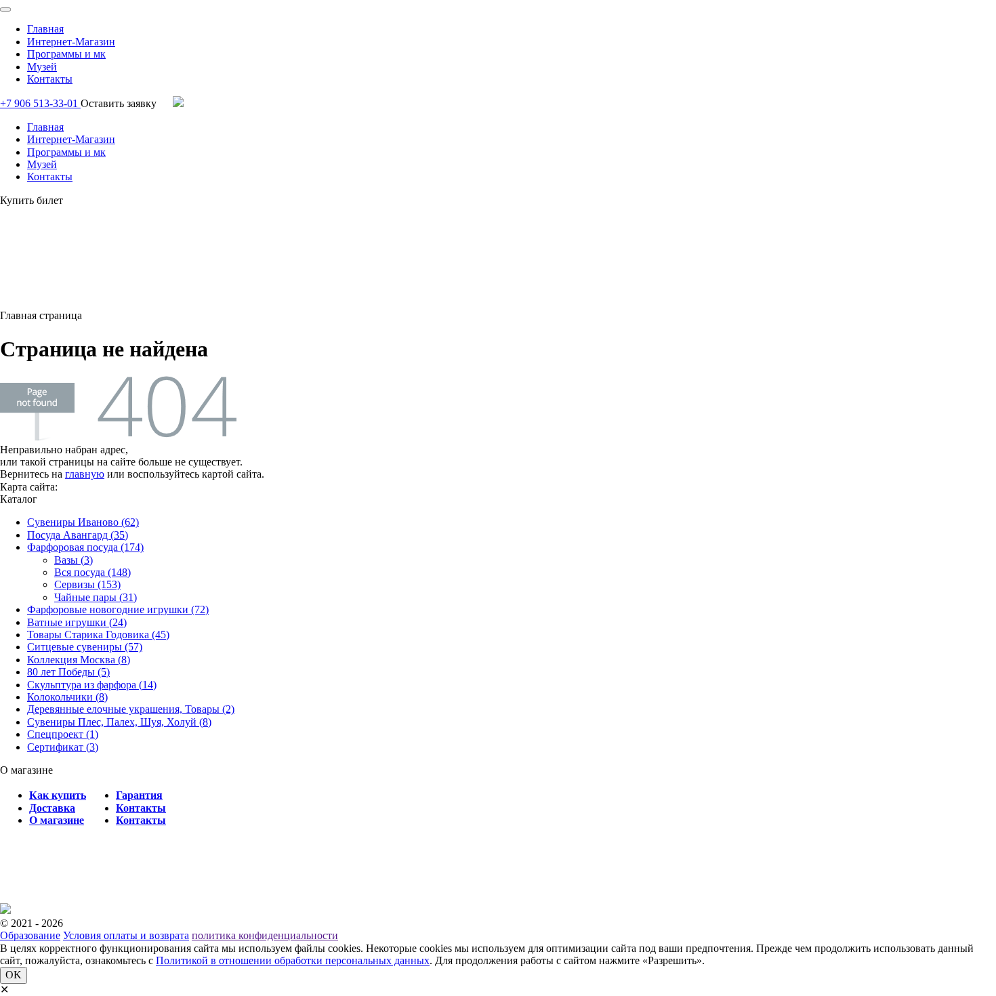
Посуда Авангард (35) (77, 535)
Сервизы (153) (87, 584)
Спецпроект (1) (62, 734)
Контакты (49, 79)
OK (13, 974)
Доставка (52, 808)
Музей (42, 66)
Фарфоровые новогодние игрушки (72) (118, 609)
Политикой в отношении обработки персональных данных (293, 960)
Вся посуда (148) (92, 572)
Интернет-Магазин (71, 41)
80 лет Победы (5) (68, 672)
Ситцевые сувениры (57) (84, 646)
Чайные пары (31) (95, 597)
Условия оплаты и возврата (126, 935)
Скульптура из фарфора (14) (92, 684)
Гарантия (139, 795)
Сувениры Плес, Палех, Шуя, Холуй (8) (119, 722)
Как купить (57, 795)
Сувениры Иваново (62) (83, 522)
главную (84, 474)
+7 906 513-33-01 (40, 103)
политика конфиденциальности (265, 935)
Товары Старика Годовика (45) (98, 634)
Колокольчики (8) (67, 697)
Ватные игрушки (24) (77, 622)
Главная (45, 29)
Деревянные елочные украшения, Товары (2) (130, 709)
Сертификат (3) (62, 747)
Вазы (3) (73, 560)
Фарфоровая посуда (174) (85, 547)
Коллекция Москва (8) (78, 659)
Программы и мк (66, 54)
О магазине (56, 820)
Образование (30, 935)
